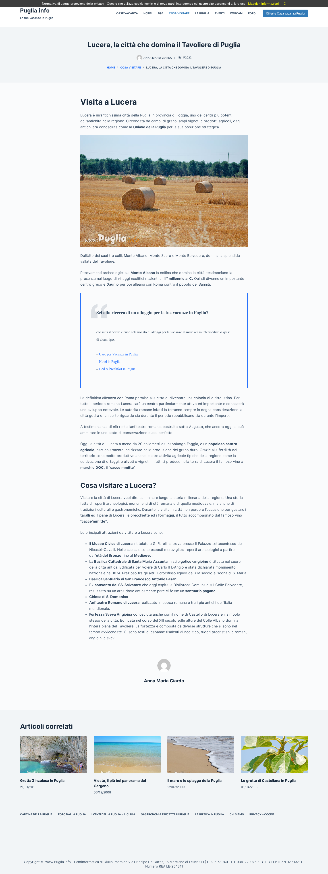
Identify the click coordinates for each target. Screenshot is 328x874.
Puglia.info (35, 10)
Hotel (147, 13)
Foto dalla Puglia (72, 814)
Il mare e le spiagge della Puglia (194, 780)
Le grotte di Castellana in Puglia (268, 780)
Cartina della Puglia (36, 814)
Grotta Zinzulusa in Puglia (42, 780)
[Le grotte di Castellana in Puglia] (274, 754)
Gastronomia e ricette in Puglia (165, 814)
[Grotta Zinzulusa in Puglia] (53, 754)
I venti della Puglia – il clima (113, 814)
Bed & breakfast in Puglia (117, 368)
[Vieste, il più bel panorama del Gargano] (127, 754)
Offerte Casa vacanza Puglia (285, 13)
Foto (251, 13)
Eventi (219, 13)
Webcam (236, 13)
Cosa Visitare (179, 13)
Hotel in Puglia (109, 361)
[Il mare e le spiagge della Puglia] (200, 754)
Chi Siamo (237, 814)
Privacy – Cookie (261, 814)
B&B (160, 13)
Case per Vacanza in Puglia (118, 354)
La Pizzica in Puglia (209, 814)
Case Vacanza (127, 13)
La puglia (202, 13)
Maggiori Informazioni (263, 3)
